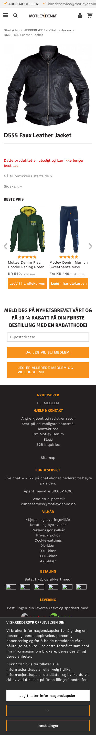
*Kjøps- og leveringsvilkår (48, 519)
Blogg (48, 439)
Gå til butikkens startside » (28, 176)
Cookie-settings (48, 540)
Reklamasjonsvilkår (48, 530)
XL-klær (48, 545)
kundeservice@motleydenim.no (48, 504)
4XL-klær (48, 561)
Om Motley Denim (48, 434)
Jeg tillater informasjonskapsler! (48, 695)
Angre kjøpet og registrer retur (48, 418)
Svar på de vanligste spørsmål (48, 424)
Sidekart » (13, 186)
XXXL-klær (48, 556)
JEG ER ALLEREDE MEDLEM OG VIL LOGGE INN (45, 370)
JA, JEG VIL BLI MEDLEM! (48, 352)
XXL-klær (48, 551)
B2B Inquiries (48, 444)
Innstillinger (48, 725)
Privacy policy (48, 535)
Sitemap (48, 458)
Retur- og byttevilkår (48, 525)
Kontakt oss (48, 429)
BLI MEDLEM (48, 403)
